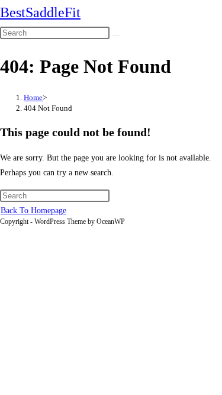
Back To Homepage (33, 210)
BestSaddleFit (40, 12)
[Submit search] (116, 35)
